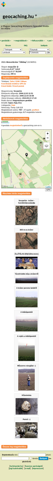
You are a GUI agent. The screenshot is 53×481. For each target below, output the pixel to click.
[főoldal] (4, 5)
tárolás (35, 458)
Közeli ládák (6, 86)
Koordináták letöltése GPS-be (13, 84)
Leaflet (48, 187)
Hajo (13, 105)
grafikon (35, 110)
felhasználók (37, 41)
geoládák (6, 41)
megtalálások (21, 41)
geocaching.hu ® (20, 16)
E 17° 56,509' (16, 72)
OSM (17, 81)
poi (50, 41)
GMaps (24, 81)
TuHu (12, 81)
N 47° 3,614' (15, 69)
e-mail (27, 469)
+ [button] (48, 133)
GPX (48, 190)
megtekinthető (16, 125)
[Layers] (46, 145)
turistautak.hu (16, 466)
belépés (44, 46)
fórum (8, 46)
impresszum (38, 469)
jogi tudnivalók (15, 469)
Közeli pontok (18, 86)
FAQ (25, 46)
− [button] (48, 138)
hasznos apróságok (33, 466)
